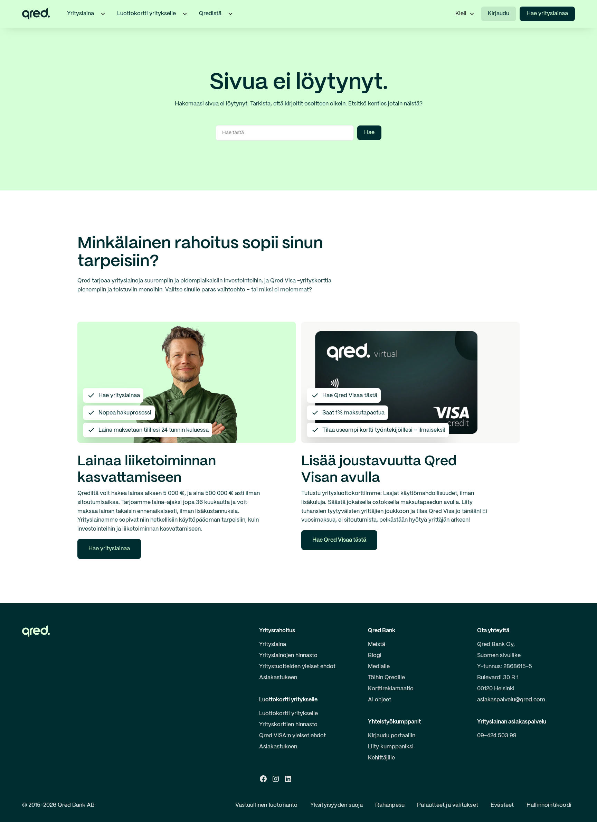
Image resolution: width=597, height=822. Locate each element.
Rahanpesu (390, 805)
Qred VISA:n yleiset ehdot (292, 735)
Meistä (376, 644)
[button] (102, 13)
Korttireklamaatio (391, 688)
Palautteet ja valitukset (447, 805)
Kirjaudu (498, 13)
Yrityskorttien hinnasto (288, 724)
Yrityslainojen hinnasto (288, 655)
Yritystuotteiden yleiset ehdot (297, 666)
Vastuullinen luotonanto (266, 805)
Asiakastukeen (278, 677)
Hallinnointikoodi (549, 805)
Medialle (379, 666)
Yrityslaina (272, 644)
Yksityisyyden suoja (336, 805)
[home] (36, 14)
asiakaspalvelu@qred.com (511, 699)
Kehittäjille (381, 757)
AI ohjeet (379, 699)
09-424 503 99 (497, 735)
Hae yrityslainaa (547, 13)
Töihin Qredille (386, 677)
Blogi (374, 655)
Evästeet (502, 805)
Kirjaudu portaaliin (391, 735)
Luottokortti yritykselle (288, 713)
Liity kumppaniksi (391, 746)
